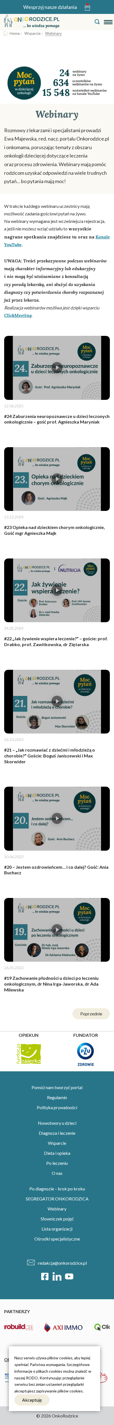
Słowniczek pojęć (57, 1218)
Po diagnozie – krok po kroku (57, 1188)
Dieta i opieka (57, 1153)
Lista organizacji (57, 1228)
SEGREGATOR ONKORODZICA (57, 1198)
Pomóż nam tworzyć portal (57, 1087)
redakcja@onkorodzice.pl (62, 1263)
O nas (57, 1173)
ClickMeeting (18, 315)
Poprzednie (91, 1013)
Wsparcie (32, 33)
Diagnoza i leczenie (57, 1133)
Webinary (57, 1208)
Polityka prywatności (57, 1107)
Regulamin (57, 1097)
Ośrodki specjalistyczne (57, 1238)
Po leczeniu (57, 1163)
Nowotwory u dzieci (57, 1123)
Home (15, 33)
